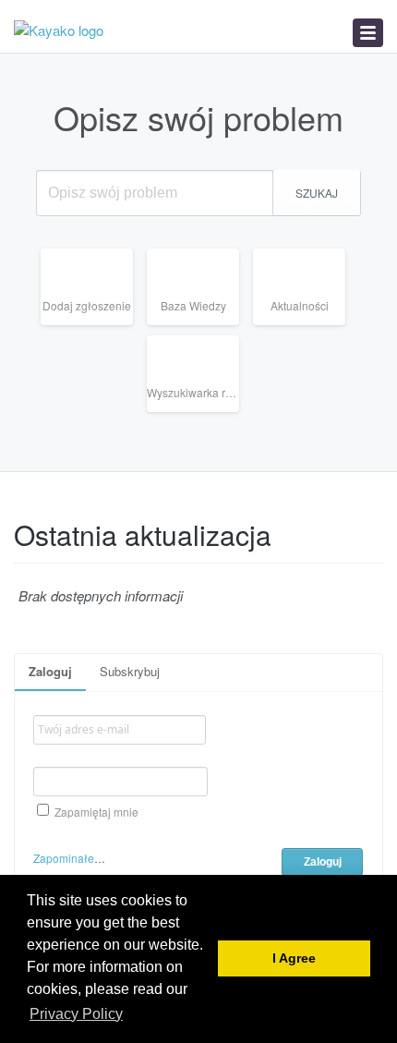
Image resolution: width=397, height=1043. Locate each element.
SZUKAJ (316, 192)
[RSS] (376, 526)
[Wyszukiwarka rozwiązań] (200, 411)
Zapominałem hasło (84, 858)
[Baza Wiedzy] (200, 324)
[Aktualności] (306, 324)
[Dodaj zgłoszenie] (94, 324)
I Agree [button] (294, 958)
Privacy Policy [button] (76, 1014)
